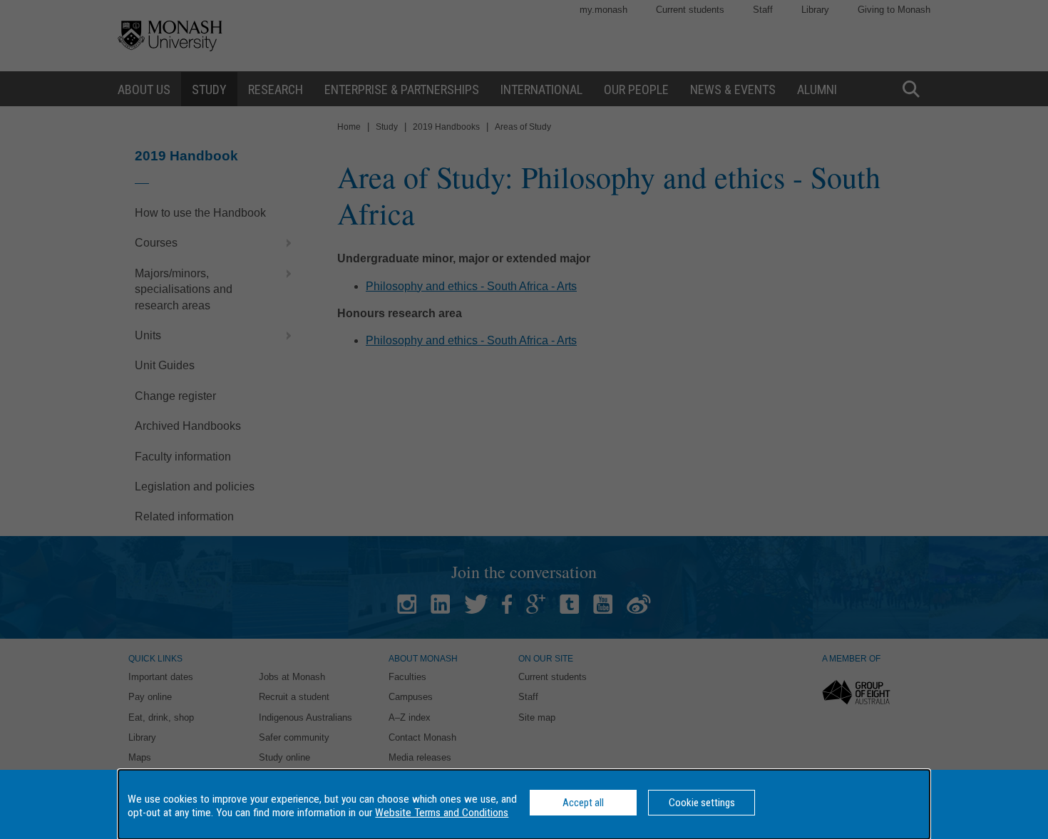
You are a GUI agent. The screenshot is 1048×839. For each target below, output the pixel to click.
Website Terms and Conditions (441, 812)
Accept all (583, 802)
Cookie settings (702, 802)
